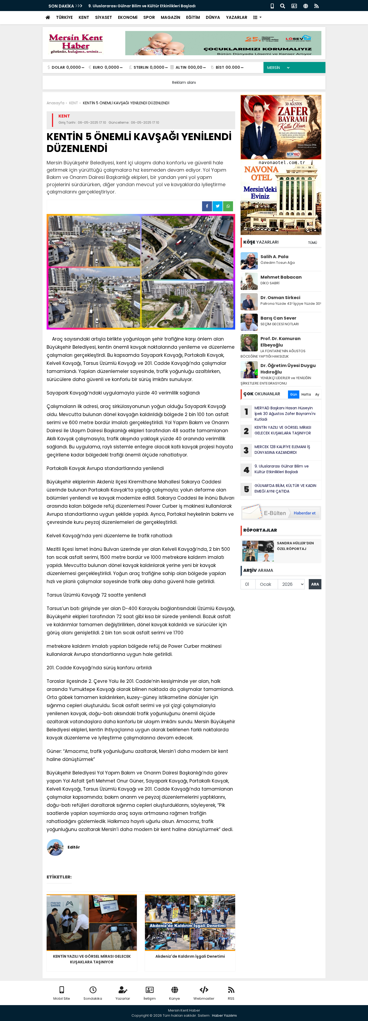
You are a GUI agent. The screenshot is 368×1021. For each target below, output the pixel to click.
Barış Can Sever (278, 318)
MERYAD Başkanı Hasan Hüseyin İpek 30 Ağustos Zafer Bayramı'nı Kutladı (280, 413)
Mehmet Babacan (281, 277)
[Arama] (282, 5)
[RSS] (316, 5)
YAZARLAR (236, 17)
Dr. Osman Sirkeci (280, 298)
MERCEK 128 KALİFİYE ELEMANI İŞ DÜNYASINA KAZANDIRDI (277, 450)
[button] (257, 17)
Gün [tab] (293, 394)
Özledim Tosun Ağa (278, 262)
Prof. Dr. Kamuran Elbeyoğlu (281, 341)
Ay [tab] (317, 394)
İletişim (150, 998)
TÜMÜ (312, 242)
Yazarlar (123, 998)
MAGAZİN (170, 17)
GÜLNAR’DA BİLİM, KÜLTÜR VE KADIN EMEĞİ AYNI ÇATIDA (280, 489)
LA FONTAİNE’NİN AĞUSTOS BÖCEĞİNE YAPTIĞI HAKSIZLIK (273, 353)
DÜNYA (213, 17)
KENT (84, 17)
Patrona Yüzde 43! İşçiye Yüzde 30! (291, 303)
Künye (174, 998)
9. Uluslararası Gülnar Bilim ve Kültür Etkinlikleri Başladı (142, 6)
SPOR (149, 17)
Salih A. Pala (275, 257)
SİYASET (103, 17)
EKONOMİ (127, 17)
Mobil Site (61, 998)
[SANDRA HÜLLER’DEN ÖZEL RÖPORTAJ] (258, 550)
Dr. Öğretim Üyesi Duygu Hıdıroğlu (288, 368)
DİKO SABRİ (270, 283)
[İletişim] (294, 5)
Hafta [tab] (306, 394)
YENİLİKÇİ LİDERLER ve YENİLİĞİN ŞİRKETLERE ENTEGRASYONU (276, 380)
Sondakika (93, 998)
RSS (231, 998)
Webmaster (203, 998)
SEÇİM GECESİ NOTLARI (280, 324)
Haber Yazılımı (224, 1015)
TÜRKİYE (64, 17)
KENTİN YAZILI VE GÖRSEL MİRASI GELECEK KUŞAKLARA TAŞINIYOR (277, 431)
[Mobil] (272, 5)
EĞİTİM (193, 17)
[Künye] (306, 5)
